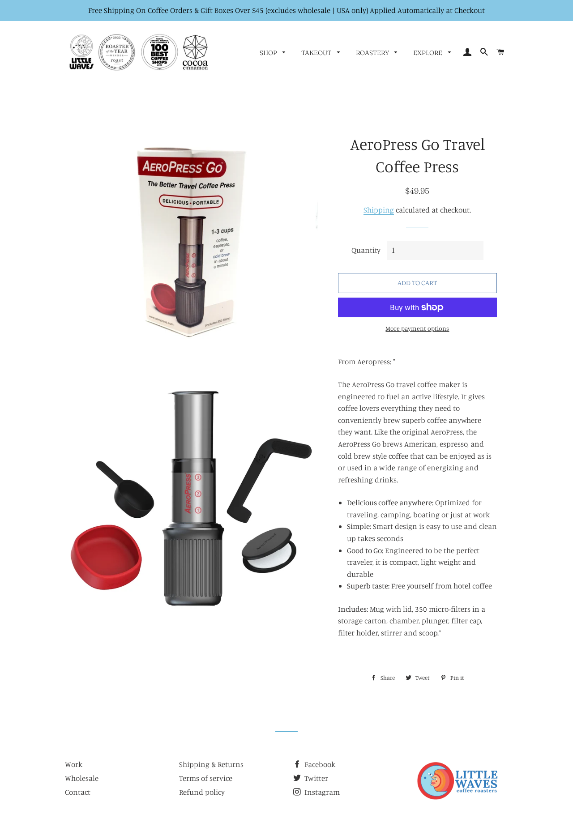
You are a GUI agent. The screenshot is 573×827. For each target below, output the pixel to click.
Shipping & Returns (211, 764)
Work (73, 764)
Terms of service (205, 778)
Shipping (378, 209)
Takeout (317, 53)
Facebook (319, 764)
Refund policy (202, 792)
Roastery (373, 53)
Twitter (315, 778)
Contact (77, 792)
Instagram (321, 792)
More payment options (417, 328)
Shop (269, 53)
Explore (428, 53)
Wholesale (81, 778)
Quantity (366, 250)
